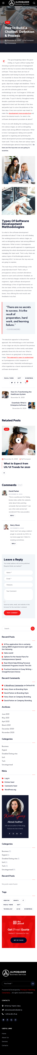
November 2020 (8, 732)
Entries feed (9, 782)
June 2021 (5, 714)
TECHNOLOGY (7, 909)
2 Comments (11, 43)
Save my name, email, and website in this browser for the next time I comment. (17, 606)
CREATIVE (6, 900)
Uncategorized (7, 765)
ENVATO (16, 900)
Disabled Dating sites (9, 754)
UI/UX (18, 909)
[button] (34, 3)
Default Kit (30, 685)
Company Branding (23, 697)
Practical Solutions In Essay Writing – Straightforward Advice (17, 670)
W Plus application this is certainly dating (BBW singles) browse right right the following (17, 646)
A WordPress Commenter (13, 685)
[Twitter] (3, 1019)
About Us (5, 1037)
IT (23, 900)
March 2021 (6, 725)
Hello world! (8, 653)
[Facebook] (7, 1019)
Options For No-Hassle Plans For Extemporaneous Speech (15, 658)
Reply (12, 515)
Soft (7, 22)
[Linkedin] (11, 1019)
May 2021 (5, 718)
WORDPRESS (29, 378)
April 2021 (5, 721)
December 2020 (8, 729)
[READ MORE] (4, 473)
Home (4, 1034)
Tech (3, 761)
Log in (7, 778)
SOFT (19, 378)
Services (5, 1041)
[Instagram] (15, 1019)
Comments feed (11, 786)
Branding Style (22, 689)
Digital (4, 750)
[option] (18, 453)
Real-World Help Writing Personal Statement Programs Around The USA (16, 664)
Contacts (5, 1045)
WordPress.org (10, 790)
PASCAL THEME (9, 378)
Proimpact (30, 40)
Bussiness (5, 746)
